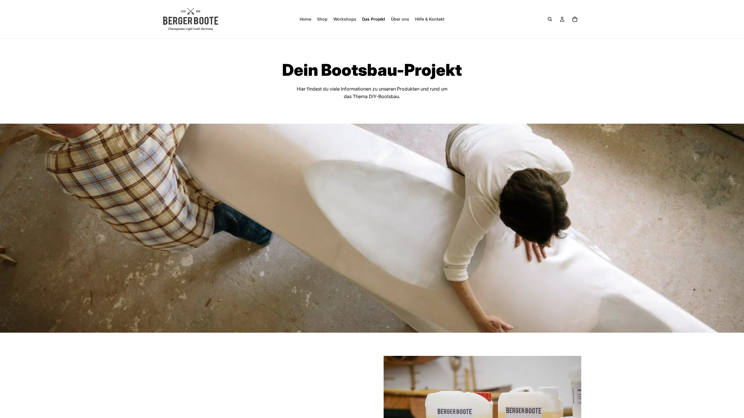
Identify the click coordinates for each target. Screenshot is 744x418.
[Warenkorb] (574, 19)
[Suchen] (549, 19)
